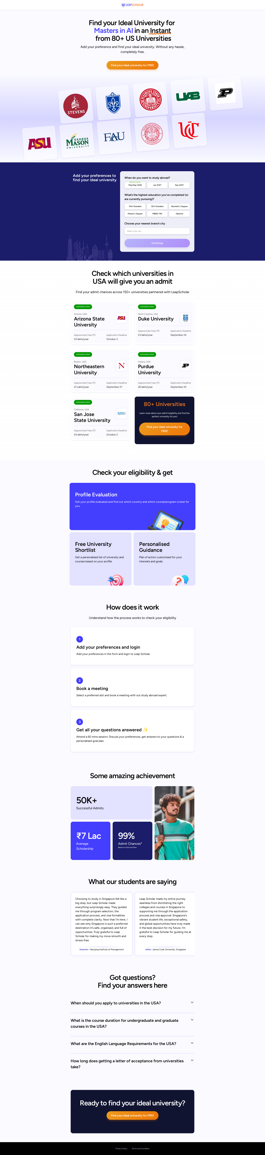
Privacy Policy (121, 1148)
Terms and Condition (140, 1148)
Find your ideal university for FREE (132, 65)
